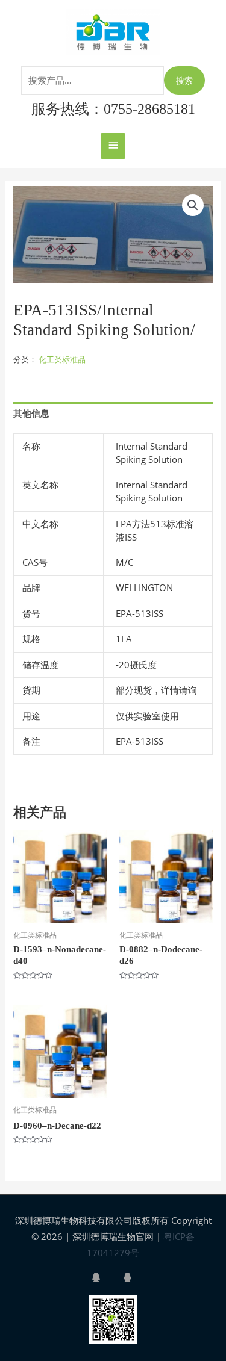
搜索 (184, 80)
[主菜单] (113, 146)
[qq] (106, 1277)
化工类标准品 (62, 359)
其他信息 (31, 413)
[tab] (112, 413)
